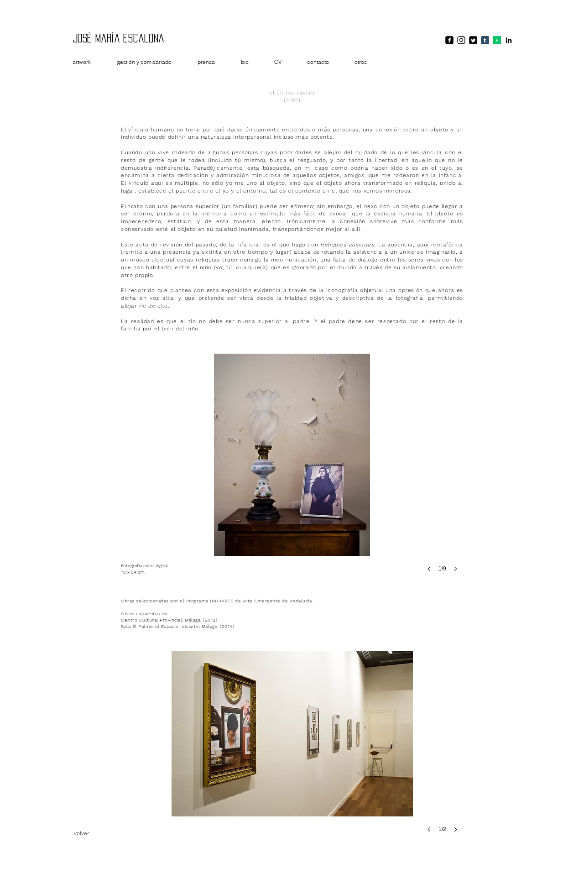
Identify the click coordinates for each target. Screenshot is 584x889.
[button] (292, 470)
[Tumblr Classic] (485, 40)
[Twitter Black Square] (473, 40)
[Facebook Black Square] (449, 40)
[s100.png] (497, 40)
